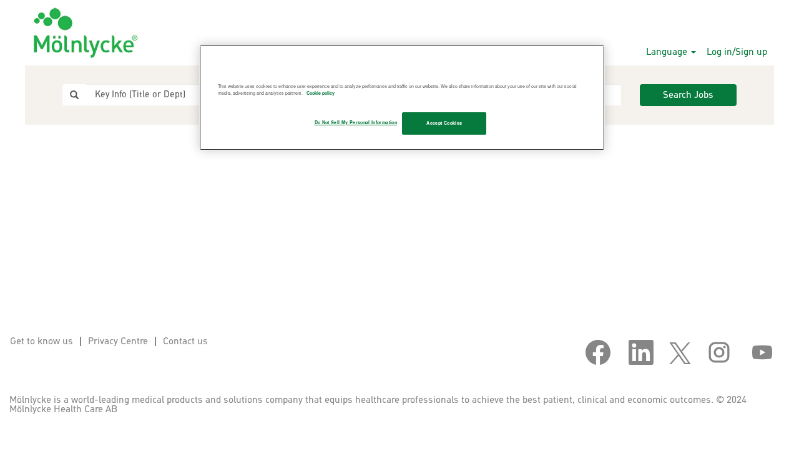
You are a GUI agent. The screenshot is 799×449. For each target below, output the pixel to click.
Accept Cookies (444, 123)
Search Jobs (688, 95)
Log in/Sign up (737, 52)
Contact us (185, 341)
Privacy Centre (118, 341)
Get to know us (41, 341)
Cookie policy (320, 93)
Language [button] (668, 52)
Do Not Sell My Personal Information (356, 122)
